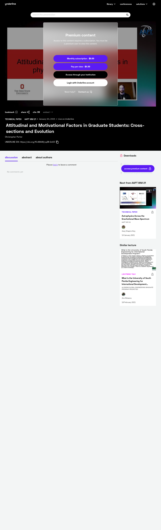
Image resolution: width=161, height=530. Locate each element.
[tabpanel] (61, 168)
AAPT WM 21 (139, 182)
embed (46, 112)
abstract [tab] (27, 157)
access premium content (135, 168)
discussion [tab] (11, 157)
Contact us (83, 92)
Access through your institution (80, 74)
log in (55, 165)
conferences (126, 4)
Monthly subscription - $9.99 (80, 58)
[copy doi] (59, 142)
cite (34, 112)
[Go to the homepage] (10, 4)
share (23, 112)
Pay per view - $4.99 (80, 66)
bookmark (9, 112)
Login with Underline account (80, 82)
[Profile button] (154, 4)
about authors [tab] (44, 157)
